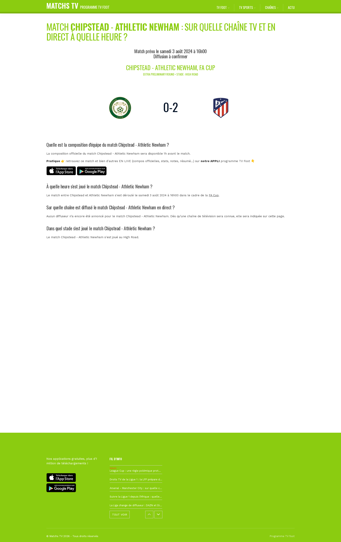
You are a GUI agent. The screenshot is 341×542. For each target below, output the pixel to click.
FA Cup (214, 195)
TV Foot (221, 7)
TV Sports (246, 7)
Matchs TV (78, 5)
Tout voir (119, 514)
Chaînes (270, 7)
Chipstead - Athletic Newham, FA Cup (170, 67)
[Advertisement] (170, 318)
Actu (291, 7)
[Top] (330, 533)
